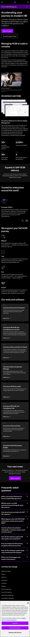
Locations (4, 583)
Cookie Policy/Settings (7, 595)
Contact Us (4, 580)
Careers (3, 574)
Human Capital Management (9, 6)
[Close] (28, 603)
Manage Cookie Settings (15, 632)
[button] (15, 478)
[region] (15, 619)
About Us (3, 577)
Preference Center (6, 571)
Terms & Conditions (6, 592)
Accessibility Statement (7, 598)
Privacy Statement (6, 589)
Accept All (15, 623)
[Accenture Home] (15, 2)
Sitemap (3, 586)
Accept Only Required (15, 627)
